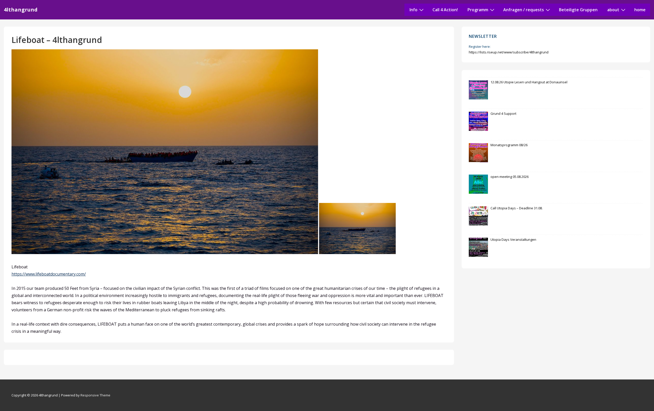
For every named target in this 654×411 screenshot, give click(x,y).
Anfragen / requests (523, 10)
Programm (478, 10)
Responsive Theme (95, 395)
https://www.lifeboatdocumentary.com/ (48, 274)
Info (413, 10)
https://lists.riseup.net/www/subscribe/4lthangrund (508, 52)
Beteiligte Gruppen (578, 10)
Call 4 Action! (445, 10)
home (640, 10)
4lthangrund (21, 9)
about (613, 10)
